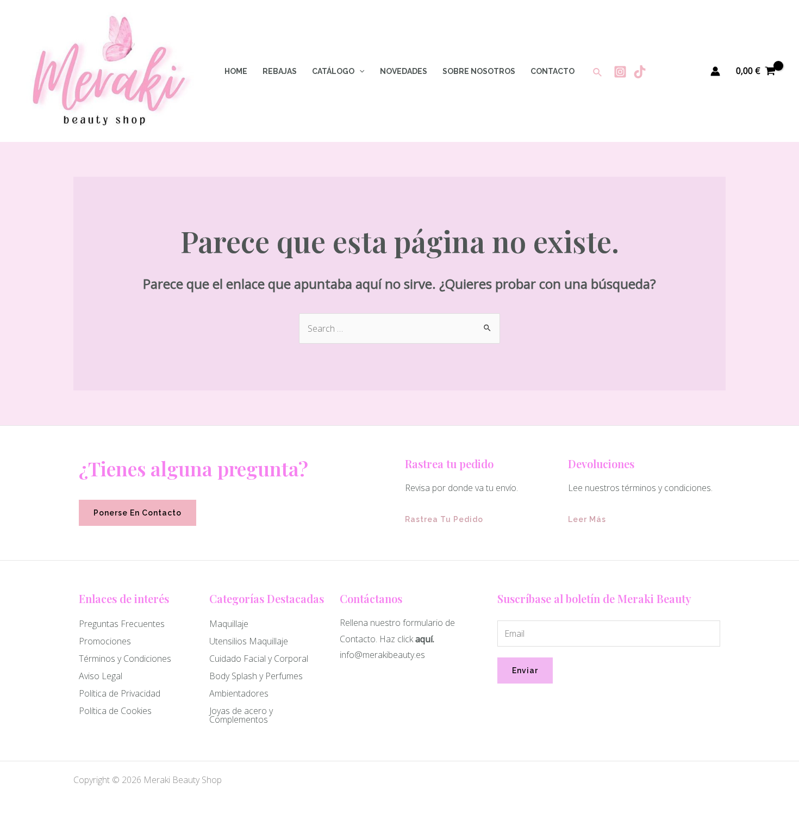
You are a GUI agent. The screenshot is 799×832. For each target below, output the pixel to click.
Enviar (525, 670)
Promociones (105, 641)
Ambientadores (239, 693)
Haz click (396, 639)
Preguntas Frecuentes (122, 624)
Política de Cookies (115, 711)
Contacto (552, 71)
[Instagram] (620, 71)
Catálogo (333, 71)
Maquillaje (228, 624)
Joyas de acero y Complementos (241, 715)
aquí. (424, 639)
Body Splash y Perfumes (256, 676)
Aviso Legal (100, 676)
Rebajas (280, 71)
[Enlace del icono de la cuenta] (715, 71)
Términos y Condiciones (125, 659)
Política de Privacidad (119, 693)
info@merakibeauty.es (382, 655)
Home (235, 71)
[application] (359, 71)
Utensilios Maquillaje (248, 641)
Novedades (403, 71)
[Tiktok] (639, 71)
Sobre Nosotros (478, 71)
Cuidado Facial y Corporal (258, 659)
